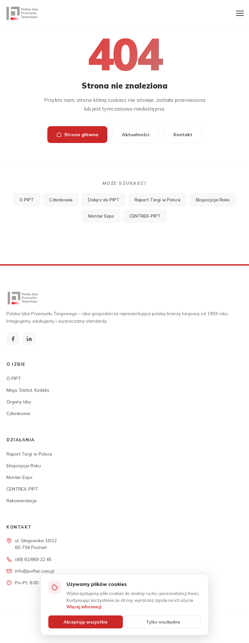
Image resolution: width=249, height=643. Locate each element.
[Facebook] (12, 338)
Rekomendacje (21, 500)
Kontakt (182, 134)
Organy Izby (18, 401)
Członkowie (61, 199)
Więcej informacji (83, 606)
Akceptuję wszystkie (86, 622)
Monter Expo (101, 216)
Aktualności (135, 134)
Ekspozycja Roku (213, 199)
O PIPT (26, 199)
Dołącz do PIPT (104, 199)
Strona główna (81, 134)
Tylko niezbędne (163, 622)
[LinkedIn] (29, 338)
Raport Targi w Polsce (158, 199)
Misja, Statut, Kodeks (27, 390)
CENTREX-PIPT (145, 216)
